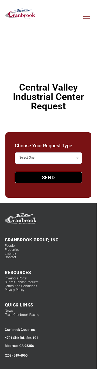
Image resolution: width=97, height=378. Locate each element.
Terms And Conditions (21, 286)
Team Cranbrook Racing (22, 315)
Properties (12, 250)
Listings (10, 253)
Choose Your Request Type (43, 145)
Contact (10, 257)
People (10, 246)
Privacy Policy (14, 290)
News (9, 311)
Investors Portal (16, 278)
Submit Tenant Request (21, 282)
